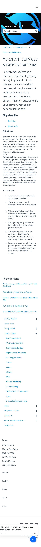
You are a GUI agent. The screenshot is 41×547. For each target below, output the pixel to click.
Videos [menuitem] (6, 405)
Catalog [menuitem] (9, 372)
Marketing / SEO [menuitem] (8, 453)
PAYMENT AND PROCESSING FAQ (15, 306)
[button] (36, 319)
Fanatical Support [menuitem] (8, 461)
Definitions (12, 121)
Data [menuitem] (8, 377)
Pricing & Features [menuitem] (9, 465)
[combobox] (18, 31)
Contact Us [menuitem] (8, 415)
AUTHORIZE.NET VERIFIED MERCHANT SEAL (20, 312)
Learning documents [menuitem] (13, 338)
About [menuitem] (4, 497)
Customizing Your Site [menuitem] (14, 343)
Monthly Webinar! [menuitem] (10, 319)
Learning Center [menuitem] (10, 333)
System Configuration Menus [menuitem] (16, 401)
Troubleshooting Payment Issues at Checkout (17, 292)
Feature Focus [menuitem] (9, 323)
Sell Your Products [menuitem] (9, 457)
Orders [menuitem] (8, 367)
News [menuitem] (4, 506)
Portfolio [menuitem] (5, 481)
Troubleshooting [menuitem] (12, 386)
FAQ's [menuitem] (4, 489)
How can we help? (13, 26)
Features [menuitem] (5, 440)
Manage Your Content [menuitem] (10, 449)
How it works (13, 126)
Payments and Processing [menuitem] (16, 352)
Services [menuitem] (5, 472)
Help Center (7, 47)
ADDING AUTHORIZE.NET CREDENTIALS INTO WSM (20, 299)
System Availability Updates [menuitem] (14, 420)
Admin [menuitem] (8, 362)
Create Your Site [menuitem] (8, 445)
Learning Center (21, 47)
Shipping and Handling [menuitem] (14, 348)
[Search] (36, 31)
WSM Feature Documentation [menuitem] (17, 391)
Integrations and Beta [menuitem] (11, 410)
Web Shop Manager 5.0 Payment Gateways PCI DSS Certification (20, 285)
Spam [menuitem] (8, 396)
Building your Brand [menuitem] (13, 357)
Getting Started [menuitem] (9, 328)
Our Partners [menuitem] (8, 425)
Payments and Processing (12, 52)
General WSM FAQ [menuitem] (13, 381)
